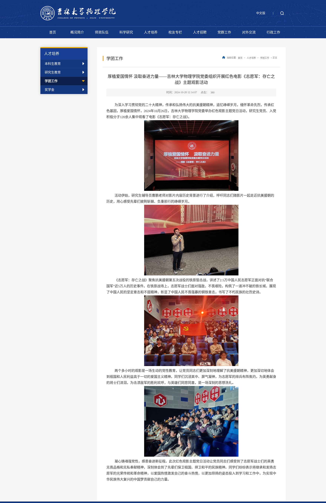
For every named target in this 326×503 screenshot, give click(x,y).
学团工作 (51, 81)
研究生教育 (53, 72)
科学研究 (126, 32)
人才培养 (151, 32)
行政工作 (273, 32)
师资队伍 (101, 32)
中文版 (260, 13)
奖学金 (49, 90)
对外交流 (249, 32)
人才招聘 (200, 32)
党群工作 (224, 32)
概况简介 (77, 32)
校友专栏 (175, 32)
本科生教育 (53, 64)
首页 (52, 32)
